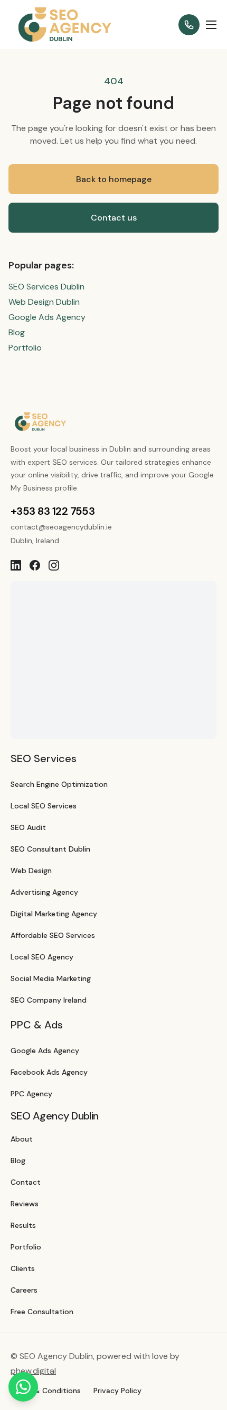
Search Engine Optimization (59, 784)
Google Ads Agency (47, 317)
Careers (24, 1290)
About (22, 1139)
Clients (23, 1268)
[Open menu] (211, 25)
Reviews (25, 1203)
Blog (16, 332)
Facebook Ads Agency (49, 1072)
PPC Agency (31, 1093)
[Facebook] (35, 565)
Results (23, 1225)
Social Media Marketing (51, 978)
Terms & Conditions (46, 1390)
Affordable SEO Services (53, 935)
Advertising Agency (44, 892)
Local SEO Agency (42, 957)
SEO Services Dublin (46, 286)
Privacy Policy (117, 1390)
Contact (26, 1182)
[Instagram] (54, 565)
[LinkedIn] (16, 565)
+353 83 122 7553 (52, 511)
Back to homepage (114, 179)
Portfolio (25, 347)
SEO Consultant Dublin (50, 849)
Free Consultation (42, 1311)
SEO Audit (28, 827)
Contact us (114, 217)
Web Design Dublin (44, 301)
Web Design (31, 870)
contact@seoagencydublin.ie (61, 527)
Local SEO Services (44, 806)
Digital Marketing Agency (54, 913)
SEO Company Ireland (49, 1000)
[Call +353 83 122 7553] (189, 24)
